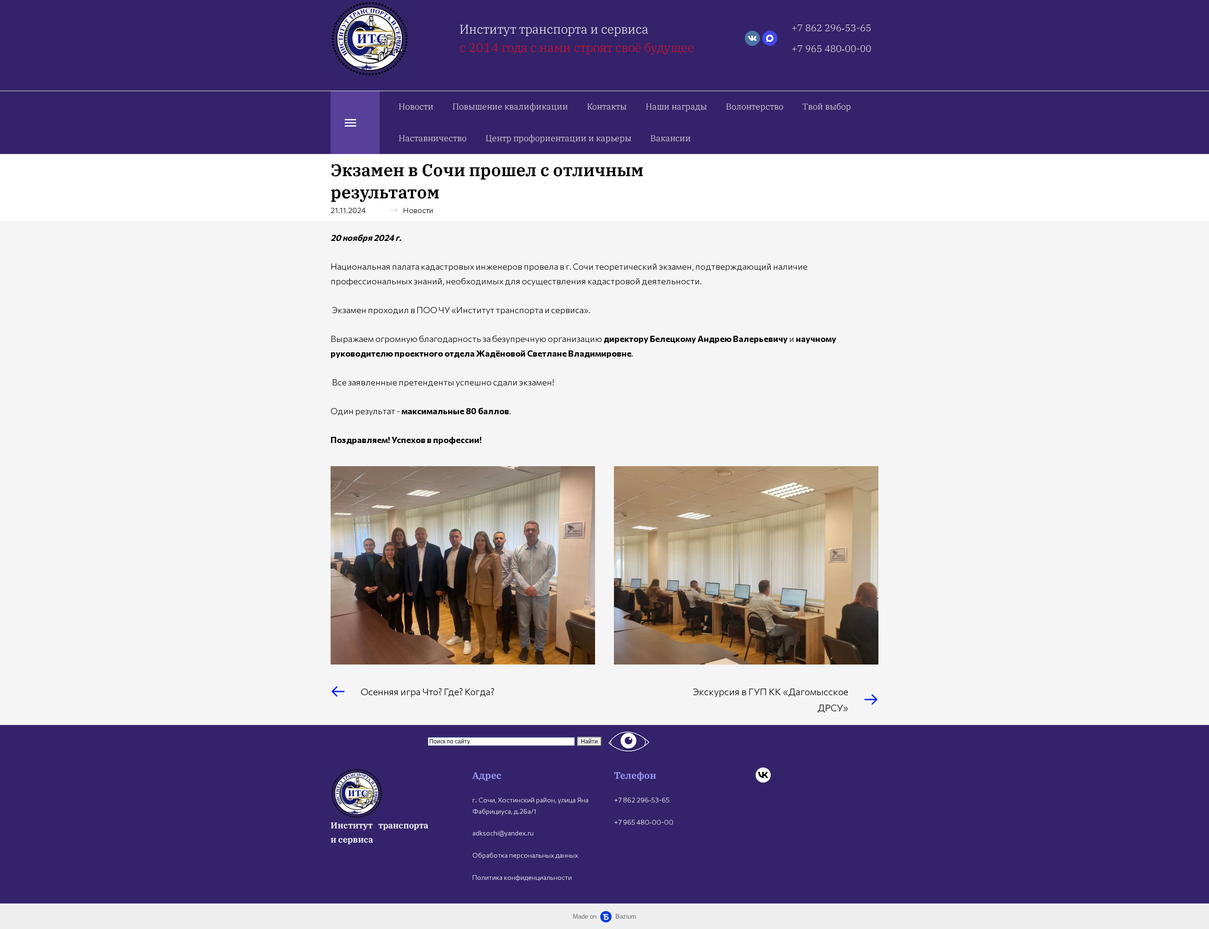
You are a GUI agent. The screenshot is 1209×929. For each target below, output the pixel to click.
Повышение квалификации (510, 106)
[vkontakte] (752, 38)
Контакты (607, 106)
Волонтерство (754, 106)
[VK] (763, 775)
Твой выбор (826, 106)
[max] (769, 38)
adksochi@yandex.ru (503, 833)
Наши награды (676, 106)
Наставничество (433, 138)
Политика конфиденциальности (522, 877)
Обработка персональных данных (525, 855)
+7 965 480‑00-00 (831, 48)
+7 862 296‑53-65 (831, 27)
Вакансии (670, 138)
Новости (416, 106)
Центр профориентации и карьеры (558, 138)
